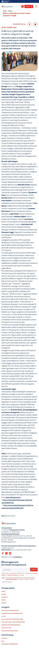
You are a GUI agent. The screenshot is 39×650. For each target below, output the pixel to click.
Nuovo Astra (6, 627)
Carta (3, 594)
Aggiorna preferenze (9, 644)
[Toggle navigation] (36, 6)
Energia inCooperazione (10, 625)
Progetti (4, 597)
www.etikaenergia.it (13, 497)
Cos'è (3, 591)
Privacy (4, 638)
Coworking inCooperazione (11, 613)
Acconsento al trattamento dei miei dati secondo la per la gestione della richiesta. (20, 578)
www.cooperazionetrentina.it (10, 534)
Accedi (28, 6)
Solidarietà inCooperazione (12, 619)
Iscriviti (33, 569)
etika (3, 616)
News (3, 600)
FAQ (2, 641)
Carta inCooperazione (10, 610)
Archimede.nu (18, 557)
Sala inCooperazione (9, 630)
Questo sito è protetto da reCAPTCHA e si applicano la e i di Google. (19, 574)
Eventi (4, 603)
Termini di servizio (12, 575)
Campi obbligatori (6, 582)
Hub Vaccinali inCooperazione (13, 622)
